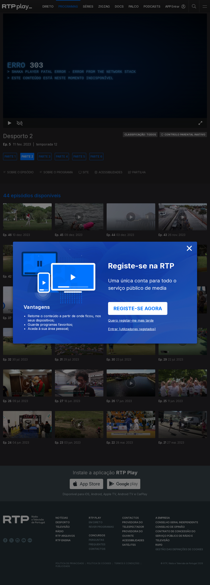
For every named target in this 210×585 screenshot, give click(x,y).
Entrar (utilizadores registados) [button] (132, 329)
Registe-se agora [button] (137, 308)
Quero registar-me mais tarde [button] (131, 320)
